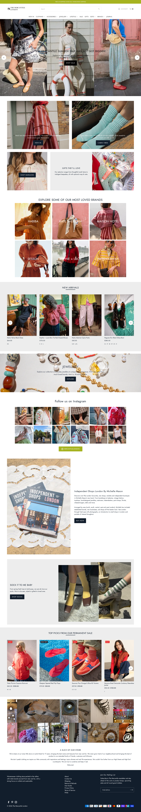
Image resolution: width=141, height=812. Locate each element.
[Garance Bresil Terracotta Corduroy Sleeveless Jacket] (119, 660)
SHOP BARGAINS (27, 175)
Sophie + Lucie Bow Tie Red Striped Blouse (54, 338)
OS (8, 344)
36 (105, 344)
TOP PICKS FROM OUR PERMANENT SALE (70, 633)
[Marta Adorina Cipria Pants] (86, 315)
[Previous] (3, 57)
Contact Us (68, 779)
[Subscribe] (131, 789)
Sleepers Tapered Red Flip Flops (50, 683)
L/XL (76, 344)
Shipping (67, 781)
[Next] (137, 57)
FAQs (66, 792)
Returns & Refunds (70, 783)
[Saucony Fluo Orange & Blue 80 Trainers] (86, 660)
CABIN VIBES (103, 143)
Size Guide (68, 786)
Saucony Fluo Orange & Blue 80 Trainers (85, 683)
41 (116, 344)
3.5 (73, 689)
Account (124, 9)
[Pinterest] (12, 802)
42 (10, 689)
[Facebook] (8, 802)
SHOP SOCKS (17, 597)
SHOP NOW (70, 63)
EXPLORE (70, 379)
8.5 (75, 689)
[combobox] (70, 9)
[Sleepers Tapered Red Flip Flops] (54, 660)
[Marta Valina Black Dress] (22, 315)
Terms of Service (70, 790)
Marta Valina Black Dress (15, 338)
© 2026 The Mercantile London (17, 806)
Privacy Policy (69, 788)
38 (109, 344)
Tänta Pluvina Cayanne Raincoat (17, 683)
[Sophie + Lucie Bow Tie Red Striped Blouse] (54, 315)
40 (114, 344)
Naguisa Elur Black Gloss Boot (114, 338)
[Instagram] (16, 802)
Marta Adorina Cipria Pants (80, 338)
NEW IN (38, 143)
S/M (73, 344)
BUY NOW (80, 521)
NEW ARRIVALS (70, 287)
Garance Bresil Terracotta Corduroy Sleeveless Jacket (119, 684)
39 (112, 344)
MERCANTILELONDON (72, 449)
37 (107, 344)
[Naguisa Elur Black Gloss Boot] (119, 315)
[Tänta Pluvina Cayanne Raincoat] (22, 660)
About (67, 776)
